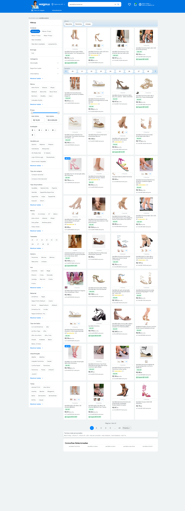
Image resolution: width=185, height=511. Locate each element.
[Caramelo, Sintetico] (118, 250)
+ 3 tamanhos (146, 399)
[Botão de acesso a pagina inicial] (40, 4)
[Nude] (122, 45)
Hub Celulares (106, 435)
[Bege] (146, 361)
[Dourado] (71, 399)
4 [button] (105, 428)
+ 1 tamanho (122, 92)
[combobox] (94, 4)
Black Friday (67, 435)
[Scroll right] (155, 71)
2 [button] (96, 428)
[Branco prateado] (146, 250)
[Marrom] (95, 92)
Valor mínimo (35, 116)
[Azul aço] (73, 45)
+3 (126, 250)
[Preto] (76, 45)
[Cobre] (98, 213)
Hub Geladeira (115, 435)
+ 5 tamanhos (75, 49)
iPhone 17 (75, 435)
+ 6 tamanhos (146, 45)
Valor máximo (50, 116)
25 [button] (119, 428)
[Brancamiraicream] (66, 287)
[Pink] (75, 399)
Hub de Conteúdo (95, 435)
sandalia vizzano (110, 446)
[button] (115, 4)
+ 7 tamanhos (99, 49)
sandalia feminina (74, 446)
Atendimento (57, 10)
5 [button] (110, 428)
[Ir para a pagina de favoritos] (129, 4)
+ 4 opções (75, 250)
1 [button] (91, 428)
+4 (102, 213)
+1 (102, 45)
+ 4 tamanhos (75, 216)
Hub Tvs (123, 435)
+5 (126, 132)
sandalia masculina (129, 446)
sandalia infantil (147, 446)
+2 (102, 93)
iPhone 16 (82, 435)
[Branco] (95, 45)
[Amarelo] (118, 132)
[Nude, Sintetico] (122, 250)
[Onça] (98, 45)
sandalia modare (92, 446)
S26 (87, 435)
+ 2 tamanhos (124, 213)
